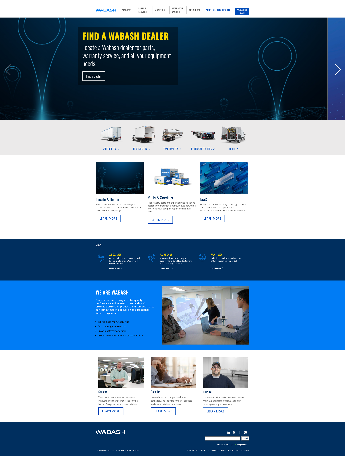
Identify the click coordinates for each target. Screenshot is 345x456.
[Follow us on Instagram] (246, 432)
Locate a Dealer (108, 199)
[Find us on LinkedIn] (228, 432)
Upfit (232, 149)
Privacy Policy (192, 450)
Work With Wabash (177, 10)
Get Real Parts (112, 85)
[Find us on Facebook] (240, 432)
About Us (160, 10)
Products (127, 10)
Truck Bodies (140, 149)
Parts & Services (142, 10)
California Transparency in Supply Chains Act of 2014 (228, 450)
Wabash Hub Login (242, 11)
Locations (217, 9)
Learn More (108, 218)
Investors (226, 9)
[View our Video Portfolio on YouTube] (234, 432)
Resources (194, 10)
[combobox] (222, 438)
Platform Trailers (201, 149)
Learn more (114, 268)
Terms (203, 450)
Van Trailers (109, 149)
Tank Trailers (170, 149)
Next (337, 70)
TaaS (203, 199)
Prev (7, 70)
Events (208, 9)
